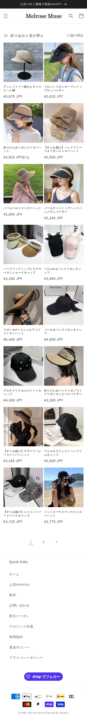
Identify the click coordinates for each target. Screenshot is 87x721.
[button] (6, 16)
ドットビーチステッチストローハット (63, 513)
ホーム (14, 574)
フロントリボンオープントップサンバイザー (63, 88)
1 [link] (31, 542)
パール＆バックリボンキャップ (63, 331)
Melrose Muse (36, 712)
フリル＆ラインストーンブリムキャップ (63, 452)
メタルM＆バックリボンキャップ (62, 270)
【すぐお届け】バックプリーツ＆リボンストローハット (63, 149)
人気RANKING (19, 584)
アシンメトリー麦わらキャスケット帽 (22, 88)
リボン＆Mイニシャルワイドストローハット (22, 331)
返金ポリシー (19, 647)
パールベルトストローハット (22, 208)
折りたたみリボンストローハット (22, 149)
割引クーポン (19, 616)
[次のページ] (56, 542)
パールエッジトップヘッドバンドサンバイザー (63, 209)
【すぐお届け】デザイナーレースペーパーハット (22, 452)
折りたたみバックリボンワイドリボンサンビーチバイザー (63, 392)
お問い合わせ (19, 605)
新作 (12, 595)
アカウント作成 (21, 626)
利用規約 (16, 637)
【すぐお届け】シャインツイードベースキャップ (22, 513)
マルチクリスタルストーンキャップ (22, 392)
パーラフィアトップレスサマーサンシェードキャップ (22, 270)
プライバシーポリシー (26, 658)
